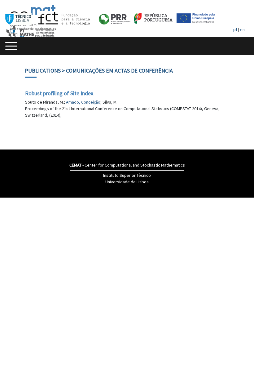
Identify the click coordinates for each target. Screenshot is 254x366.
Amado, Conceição (83, 102)
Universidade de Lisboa (127, 182)
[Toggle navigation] (11, 46)
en (242, 29)
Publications (43, 70)
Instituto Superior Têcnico (127, 175)
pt (235, 29)
